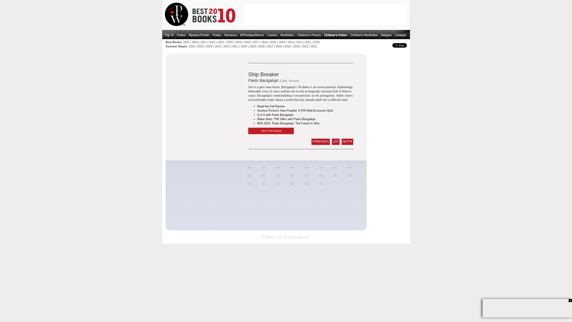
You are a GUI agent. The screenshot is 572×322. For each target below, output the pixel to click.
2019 (238, 42)
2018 (247, 42)
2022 (212, 42)
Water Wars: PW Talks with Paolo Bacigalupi (286, 119)
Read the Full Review (271, 106)
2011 (308, 42)
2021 (221, 42)
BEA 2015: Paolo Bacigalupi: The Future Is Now (288, 123)
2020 (230, 42)
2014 (282, 42)
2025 (186, 42)
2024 (195, 42)
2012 (299, 42)
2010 (316, 42)
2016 (264, 42)
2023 (203, 42)
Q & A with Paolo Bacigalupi (275, 115)
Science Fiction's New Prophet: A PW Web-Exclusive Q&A (295, 110)
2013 (291, 42)
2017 (256, 42)
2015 (273, 42)
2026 (192, 46)
